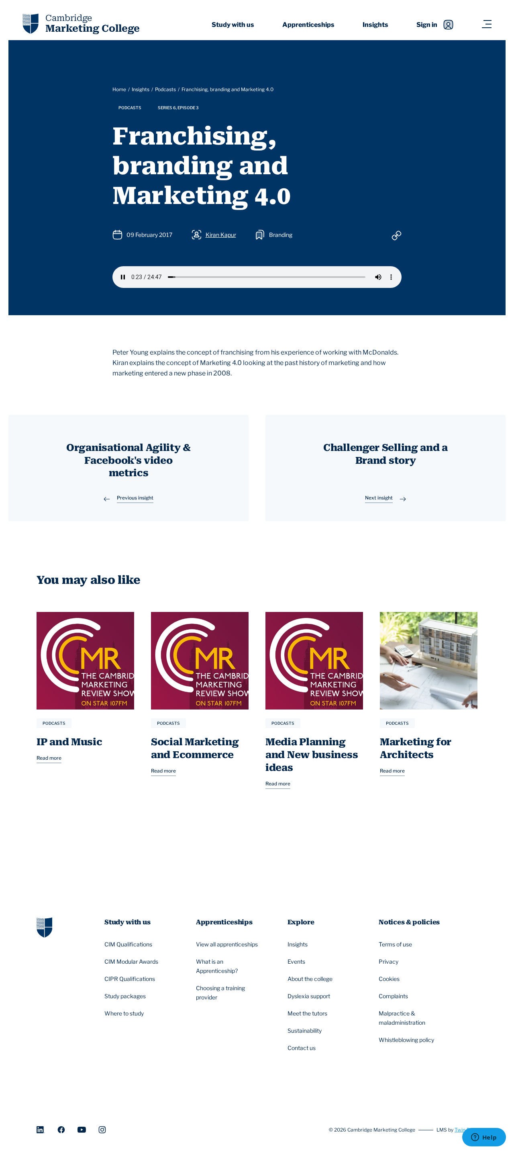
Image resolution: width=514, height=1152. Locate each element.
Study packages (125, 996)
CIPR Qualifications (129, 978)
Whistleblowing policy (406, 1039)
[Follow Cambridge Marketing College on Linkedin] (41, 1129)
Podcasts (165, 89)
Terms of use (395, 944)
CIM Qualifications (128, 944)
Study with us (233, 25)
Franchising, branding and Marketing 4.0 (227, 89)
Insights (375, 25)
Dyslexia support (309, 996)
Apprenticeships (308, 25)
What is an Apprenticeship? (217, 966)
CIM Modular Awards (131, 961)
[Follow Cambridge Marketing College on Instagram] (102, 1129)
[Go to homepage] (44, 927)
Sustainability (305, 1030)
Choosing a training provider (220, 993)
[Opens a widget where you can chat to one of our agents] (484, 1138)
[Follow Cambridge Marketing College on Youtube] (82, 1129)
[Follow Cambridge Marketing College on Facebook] (61, 1129)
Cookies (389, 978)
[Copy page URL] (397, 235)
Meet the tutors (307, 1013)
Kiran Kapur (221, 234)
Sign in (426, 25)
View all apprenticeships (227, 944)
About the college (310, 978)
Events (296, 961)
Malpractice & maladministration (402, 1018)
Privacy (388, 961)
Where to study (124, 1013)
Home (119, 89)
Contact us (302, 1047)
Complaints (393, 996)
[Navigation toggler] (486, 25)
